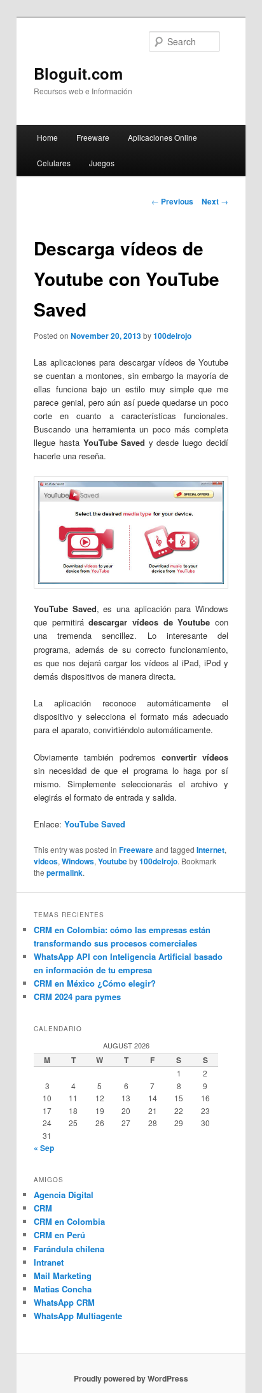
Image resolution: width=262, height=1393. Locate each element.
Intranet (49, 1262)
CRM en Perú (59, 1235)
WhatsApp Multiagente (78, 1316)
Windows (78, 861)
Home (47, 137)
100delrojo (172, 335)
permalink (64, 872)
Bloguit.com (78, 73)
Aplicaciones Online (162, 137)
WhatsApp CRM (64, 1302)
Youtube (112, 861)
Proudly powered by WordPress (131, 1378)
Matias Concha (63, 1289)
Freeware (92, 137)
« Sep (44, 1148)
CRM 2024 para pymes (77, 996)
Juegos (101, 162)
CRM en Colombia (69, 1221)
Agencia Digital (63, 1195)
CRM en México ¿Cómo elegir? (95, 983)
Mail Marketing (63, 1275)
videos (46, 861)
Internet (210, 849)
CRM (43, 1208)
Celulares (54, 162)
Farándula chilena (69, 1249)
